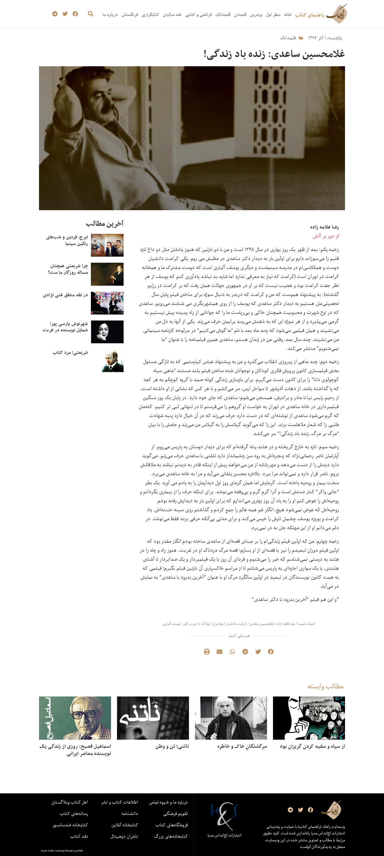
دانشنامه (130, 813)
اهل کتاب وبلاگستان (70, 802)
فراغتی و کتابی (198, 14)
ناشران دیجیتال (124, 836)
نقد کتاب (79, 836)
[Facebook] (75, 14)
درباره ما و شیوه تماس (168, 802)
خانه (288, 14)
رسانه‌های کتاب (74, 813)
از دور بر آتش (326, 235)
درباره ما (110, 14)
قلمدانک (222, 14)
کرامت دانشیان (236, 624)
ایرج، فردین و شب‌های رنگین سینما (67, 240)
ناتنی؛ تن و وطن (172, 746)
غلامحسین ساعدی (261, 624)
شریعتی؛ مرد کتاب (70, 352)
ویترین (256, 14)
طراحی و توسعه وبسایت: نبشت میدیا (62, 850)
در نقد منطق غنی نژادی (65, 295)
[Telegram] (55, 14)
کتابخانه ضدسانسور (70, 825)
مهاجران (217, 624)
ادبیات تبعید (306, 624)
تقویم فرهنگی (175, 813)
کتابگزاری (150, 14)
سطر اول (273, 14)
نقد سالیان (172, 14)
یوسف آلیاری (171, 624)
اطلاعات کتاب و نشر (119, 802)
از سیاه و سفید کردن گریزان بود (312, 746)
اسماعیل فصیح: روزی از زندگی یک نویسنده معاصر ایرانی (75, 749)
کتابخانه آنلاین (125, 825)
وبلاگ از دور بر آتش (196, 624)
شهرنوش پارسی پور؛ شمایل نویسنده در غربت (65, 327)
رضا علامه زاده (285, 624)
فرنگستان (130, 14)
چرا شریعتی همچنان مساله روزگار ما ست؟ (68, 269)
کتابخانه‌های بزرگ (171, 836)
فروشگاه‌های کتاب (172, 825)
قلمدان (240, 14)
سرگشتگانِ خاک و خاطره (242, 746)
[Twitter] (65, 14)
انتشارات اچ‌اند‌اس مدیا (225, 835)
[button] (90, 14)
